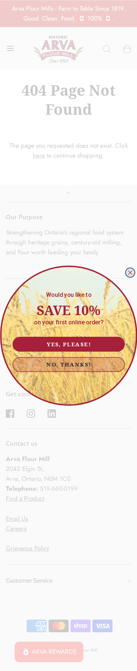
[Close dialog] (130, 272)
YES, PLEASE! (68, 343)
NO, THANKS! (68, 364)
